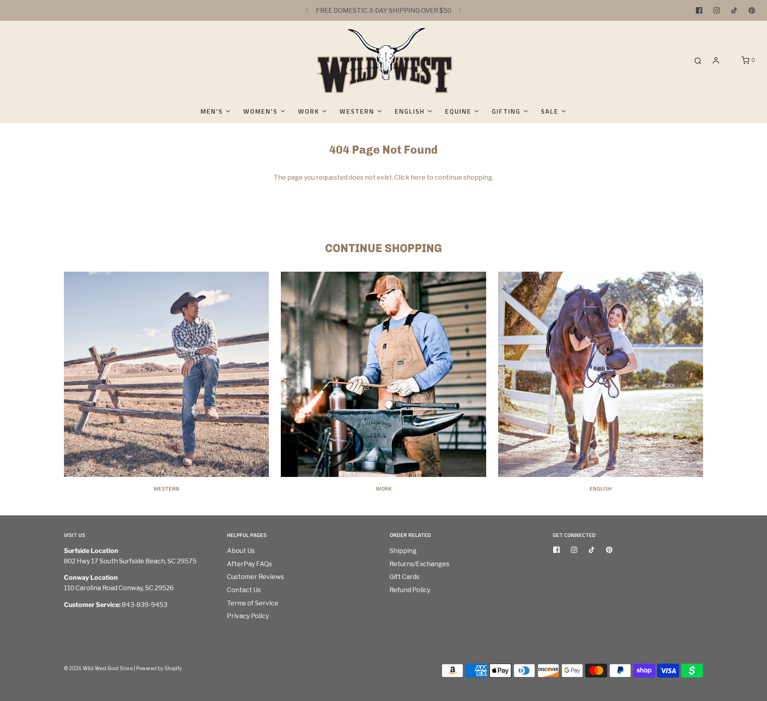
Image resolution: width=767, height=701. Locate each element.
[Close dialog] (757, 10)
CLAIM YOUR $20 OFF (383, 363)
